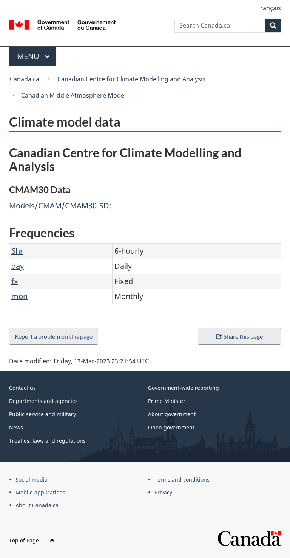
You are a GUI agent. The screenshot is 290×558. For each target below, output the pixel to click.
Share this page (243, 336)
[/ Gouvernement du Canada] (62, 24)
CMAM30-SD (87, 205)
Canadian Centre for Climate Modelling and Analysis (131, 79)
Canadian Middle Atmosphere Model (73, 95)
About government (172, 414)
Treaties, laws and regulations (47, 440)
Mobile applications (40, 492)
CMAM (50, 205)
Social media (31, 479)
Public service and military (42, 414)
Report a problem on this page (54, 336)
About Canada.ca (37, 505)
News (16, 427)
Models (22, 205)
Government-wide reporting (183, 387)
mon (19, 296)
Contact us (22, 387)
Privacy (163, 492)
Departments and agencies (43, 401)
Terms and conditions (182, 479)
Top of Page (24, 540)
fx (14, 281)
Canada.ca (24, 79)
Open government (171, 427)
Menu (29, 56)
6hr (17, 251)
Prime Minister (166, 401)
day (17, 266)
